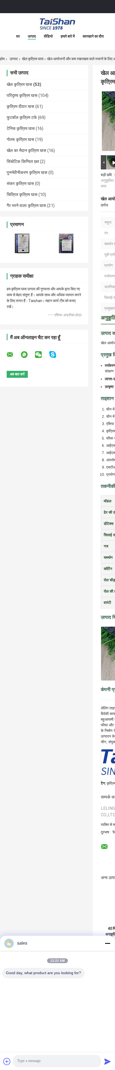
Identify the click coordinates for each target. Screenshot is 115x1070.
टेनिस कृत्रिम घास (21, 128)
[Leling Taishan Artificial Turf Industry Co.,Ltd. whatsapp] (27, 355)
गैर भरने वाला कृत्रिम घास (26, 205)
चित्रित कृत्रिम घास (22, 194)
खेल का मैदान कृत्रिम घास (26, 150)
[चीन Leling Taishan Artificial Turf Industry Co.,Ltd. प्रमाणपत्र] (22, 243)
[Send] (107, 1061)
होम (2, 59)
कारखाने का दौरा (93, 36)
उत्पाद (32, 36)
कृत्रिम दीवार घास (20, 106)
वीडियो (48, 36)
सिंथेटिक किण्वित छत (23, 161)
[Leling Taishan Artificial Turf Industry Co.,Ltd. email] (13, 355)
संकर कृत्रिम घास (20, 183)
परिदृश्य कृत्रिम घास (22, 95)
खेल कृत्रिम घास (32, 59)
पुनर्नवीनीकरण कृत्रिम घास (27, 172)
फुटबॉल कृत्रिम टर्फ (22, 117)
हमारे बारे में (68, 36)
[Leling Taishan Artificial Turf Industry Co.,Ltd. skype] (56, 354)
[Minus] (107, 943)
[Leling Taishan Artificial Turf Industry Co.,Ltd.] (57, 24)
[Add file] (7, 1061)
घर (18, 36)
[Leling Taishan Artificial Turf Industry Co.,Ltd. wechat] (41, 355)
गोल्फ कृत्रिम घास (20, 139)
